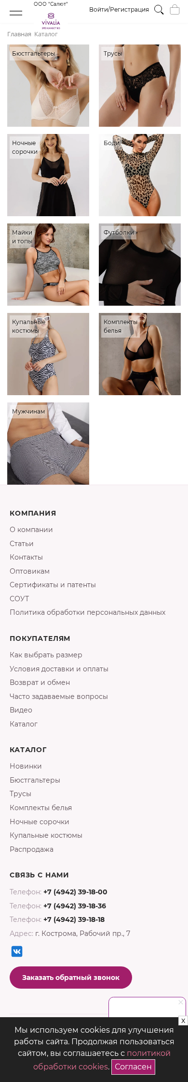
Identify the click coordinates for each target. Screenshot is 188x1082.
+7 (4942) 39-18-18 (74, 919)
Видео (21, 710)
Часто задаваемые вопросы (59, 696)
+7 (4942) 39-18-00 (75, 892)
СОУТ (19, 599)
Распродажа (32, 849)
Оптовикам (30, 571)
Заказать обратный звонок (71, 977)
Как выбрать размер (46, 655)
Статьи (22, 544)
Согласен (135, 1065)
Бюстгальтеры (35, 780)
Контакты (26, 557)
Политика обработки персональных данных (87, 612)
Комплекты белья (41, 808)
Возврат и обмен (40, 682)
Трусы (20, 794)
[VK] (17, 951)
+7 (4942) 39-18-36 (74, 906)
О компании (31, 530)
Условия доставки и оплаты (59, 669)
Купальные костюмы (46, 835)
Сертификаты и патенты (53, 585)
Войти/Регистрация (119, 9)
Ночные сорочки (39, 822)
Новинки (26, 766)
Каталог (24, 724)
